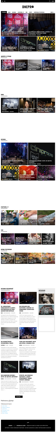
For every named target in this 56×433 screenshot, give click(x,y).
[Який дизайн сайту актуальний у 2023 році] (28, 217)
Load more (18, 396)
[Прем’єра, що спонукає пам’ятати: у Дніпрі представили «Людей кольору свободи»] (10, 105)
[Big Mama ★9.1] (34, 258)
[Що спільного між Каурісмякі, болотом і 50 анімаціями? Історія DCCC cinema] (41, 25)
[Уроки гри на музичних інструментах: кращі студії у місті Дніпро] (34, 239)
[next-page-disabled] (52, 296)
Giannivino (4, 408)
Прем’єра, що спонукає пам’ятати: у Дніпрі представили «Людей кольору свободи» (26, 377)
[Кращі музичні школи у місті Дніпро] (48, 239)
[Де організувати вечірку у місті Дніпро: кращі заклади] (46, 172)
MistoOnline (45, 425)
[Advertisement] (28, 82)
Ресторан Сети (5, 410)
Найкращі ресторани (6, 404)
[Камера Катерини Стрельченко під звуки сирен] (28, 105)
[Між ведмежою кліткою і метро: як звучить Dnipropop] (28, 43)
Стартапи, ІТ (3, 345)
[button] (49, 1)
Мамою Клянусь (6, 407)
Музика (20, 345)
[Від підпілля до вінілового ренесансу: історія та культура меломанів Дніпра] (28, 172)
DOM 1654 (4, 406)
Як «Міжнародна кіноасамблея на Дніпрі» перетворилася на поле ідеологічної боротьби (8, 309)
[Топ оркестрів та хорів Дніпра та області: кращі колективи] (21, 239)
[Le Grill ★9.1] (48, 258)
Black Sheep (5, 413)
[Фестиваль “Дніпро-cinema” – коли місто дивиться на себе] (46, 105)
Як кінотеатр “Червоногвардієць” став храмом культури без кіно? (46, 310)
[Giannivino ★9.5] (7, 258)
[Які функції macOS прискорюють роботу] (34, 65)
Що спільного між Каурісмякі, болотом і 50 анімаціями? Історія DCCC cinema (26, 309)
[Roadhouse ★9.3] (21, 258)
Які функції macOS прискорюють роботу (7, 342)
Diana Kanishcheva (6, 313)
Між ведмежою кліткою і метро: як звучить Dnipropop (9, 376)
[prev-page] (49, 296)
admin (7, 345)
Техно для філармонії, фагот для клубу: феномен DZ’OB (27, 342)
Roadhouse (4, 411)
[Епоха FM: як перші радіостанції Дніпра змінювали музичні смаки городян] (46, 43)
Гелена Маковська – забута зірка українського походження (46, 298)
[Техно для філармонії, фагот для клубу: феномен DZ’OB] (10, 43)
